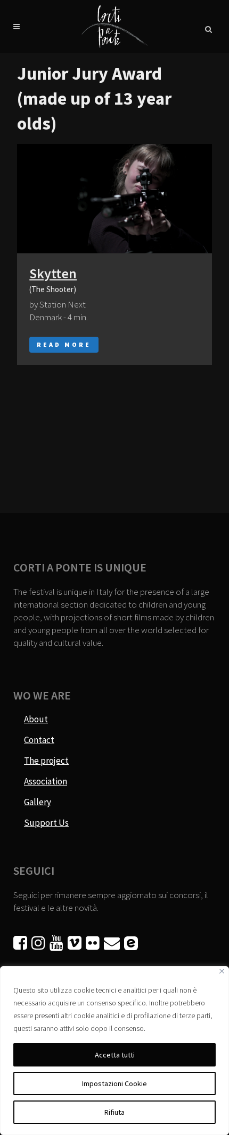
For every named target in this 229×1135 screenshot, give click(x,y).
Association (45, 781)
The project (46, 760)
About (36, 719)
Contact (39, 740)
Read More (64, 344)
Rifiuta (114, 1112)
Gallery (37, 802)
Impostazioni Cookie (114, 1083)
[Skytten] (114, 198)
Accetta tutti (115, 1055)
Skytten (53, 273)
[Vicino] (221, 971)
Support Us (46, 823)
